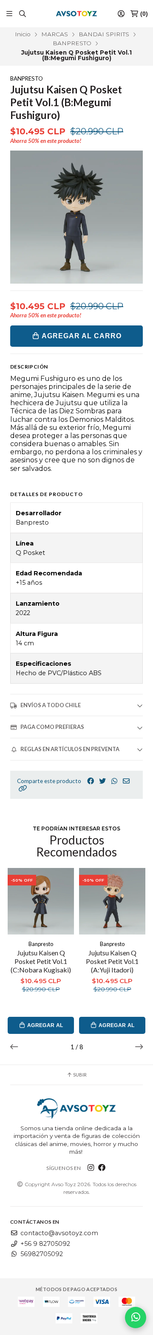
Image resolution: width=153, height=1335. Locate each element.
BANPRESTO (72, 43)
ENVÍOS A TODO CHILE (50, 705)
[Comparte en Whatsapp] (114, 781)
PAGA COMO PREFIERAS (52, 726)
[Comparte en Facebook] (90, 781)
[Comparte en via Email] (126, 781)
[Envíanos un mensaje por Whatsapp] (135, 1317)
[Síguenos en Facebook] (102, 1167)
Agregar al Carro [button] (44, 1028)
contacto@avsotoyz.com (59, 1233)
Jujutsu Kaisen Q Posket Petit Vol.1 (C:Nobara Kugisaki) (41, 961)
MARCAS (54, 34)
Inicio (23, 34)
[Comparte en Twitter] (102, 781)
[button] (23, 788)
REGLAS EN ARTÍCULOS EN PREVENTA (69, 749)
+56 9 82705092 (45, 1244)
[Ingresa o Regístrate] (121, 13)
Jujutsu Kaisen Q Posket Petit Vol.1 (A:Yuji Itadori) (112, 961)
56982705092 (41, 1254)
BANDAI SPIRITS (104, 34)
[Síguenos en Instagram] (91, 1167)
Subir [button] (79, 1074)
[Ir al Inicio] (76, 13)
